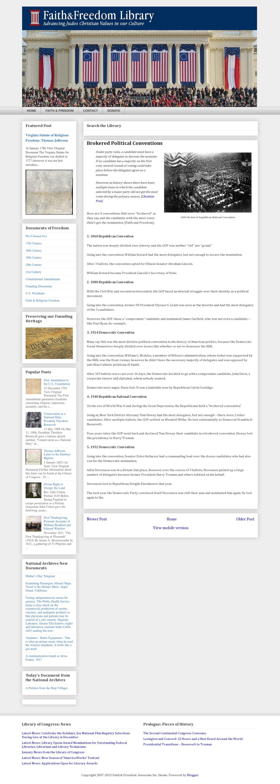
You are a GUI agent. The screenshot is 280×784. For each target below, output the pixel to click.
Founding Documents (39, 286)
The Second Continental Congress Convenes (174, 733)
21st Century (33, 272)
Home (172, 519)
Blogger (192, 775)
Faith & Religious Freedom (43, 300)
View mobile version (170, 528)
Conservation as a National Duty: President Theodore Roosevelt (56, 419)
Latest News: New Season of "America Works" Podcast (61, 758)
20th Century (34, 264)
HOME (31, 110)
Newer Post (97, 519)
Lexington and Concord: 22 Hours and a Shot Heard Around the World (193, 739)
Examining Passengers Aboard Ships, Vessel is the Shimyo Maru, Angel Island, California (49, 587)
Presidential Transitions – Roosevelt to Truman (177, 744)
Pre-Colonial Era (36, 236)
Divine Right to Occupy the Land (54, 486)
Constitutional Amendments (43, 279)
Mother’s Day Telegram (40, 576)
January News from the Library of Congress (53, 752)
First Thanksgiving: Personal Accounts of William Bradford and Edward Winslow (57, 522)
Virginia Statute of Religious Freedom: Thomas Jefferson (47, 137)
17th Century (34, 243)
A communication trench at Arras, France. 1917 (47, 658)
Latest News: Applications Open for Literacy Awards (60, 763)
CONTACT (90, 110)
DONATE (113, 110)
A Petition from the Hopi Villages (47, 688)
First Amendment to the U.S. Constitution (57, 382)
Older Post (245, 519)
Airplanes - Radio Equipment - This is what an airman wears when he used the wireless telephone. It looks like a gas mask (49, 643)
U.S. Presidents (35, 293)
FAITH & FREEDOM (60, 110)
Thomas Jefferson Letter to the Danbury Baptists (57, 454)
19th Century (34, 257)
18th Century (34, 250)
